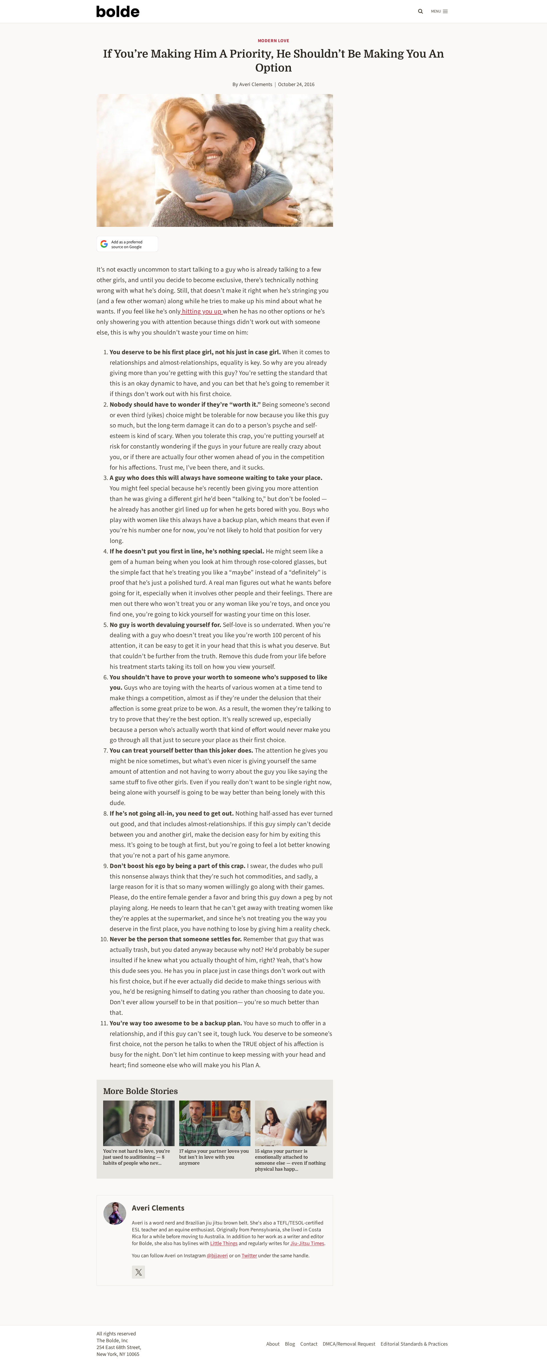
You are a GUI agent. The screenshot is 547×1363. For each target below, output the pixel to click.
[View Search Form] (420, 11)
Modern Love (273, 41)
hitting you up (202, 311)
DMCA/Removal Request (349, 1344)
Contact (308, 1344)
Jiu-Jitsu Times (307, 1243)
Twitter (249, 1255)
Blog (290, 1344)
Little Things (224, 1243)
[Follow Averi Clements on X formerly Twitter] (138, 1272)
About (272, 1344)
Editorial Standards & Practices (414, 1344)
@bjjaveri (217, 1255)
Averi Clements (255, 84)
